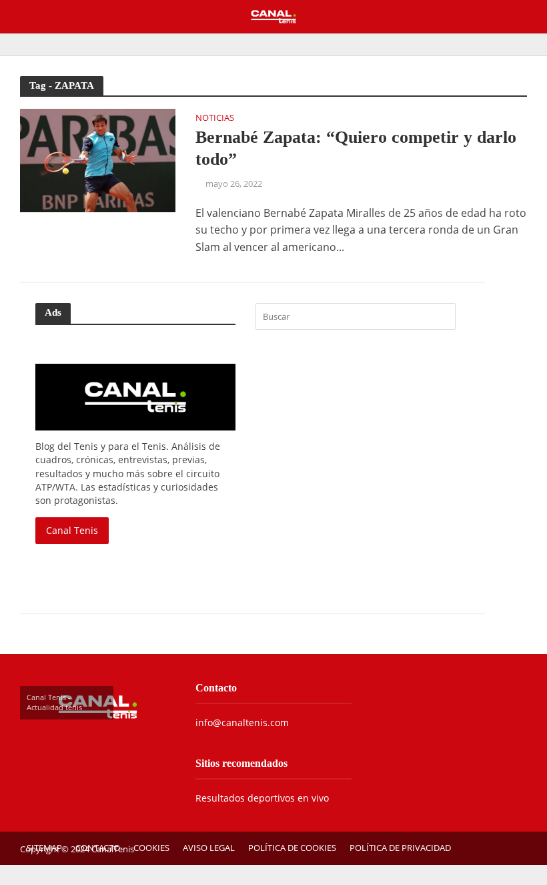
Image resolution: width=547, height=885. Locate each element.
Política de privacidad (400, 848)
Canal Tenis (72, 530)
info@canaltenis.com (242, 722)
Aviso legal (209, 848)
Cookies (151, 848)
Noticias (214, 118)
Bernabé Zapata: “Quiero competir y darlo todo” (355, 148)
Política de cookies (292, 848)
